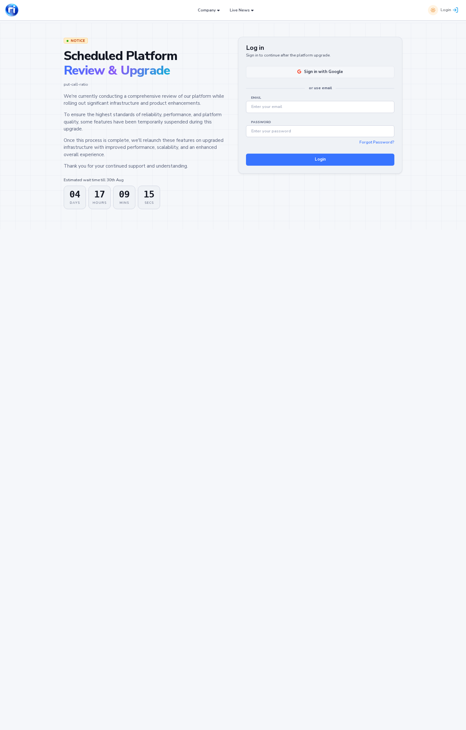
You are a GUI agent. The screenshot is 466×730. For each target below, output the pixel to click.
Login (446, 10)
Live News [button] (240, 10)
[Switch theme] (433, 10)
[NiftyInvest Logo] (11, 10)
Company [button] (207, 10)
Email (256, 98)
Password (261, 122)
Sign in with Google (323, 72)
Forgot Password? (376, 142)
